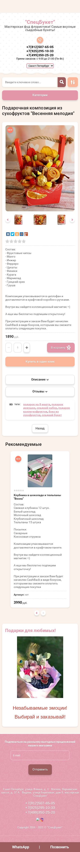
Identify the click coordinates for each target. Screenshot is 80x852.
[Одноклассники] (17, 234)
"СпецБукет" (40, 22)
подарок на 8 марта (36, 404)
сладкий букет (52, 415)
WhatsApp (20, 847)
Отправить (40, 769)
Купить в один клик (40, 361)
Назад (40, 428)
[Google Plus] (26, 234)
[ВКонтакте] (8, 234)
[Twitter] (12, 234)
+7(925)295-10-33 (40, 51)
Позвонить (59, 847)
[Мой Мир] (21, 234)
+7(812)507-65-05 (40, 47)
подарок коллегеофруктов (46, 409)
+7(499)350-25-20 (40, 55)
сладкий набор (47, 407)
